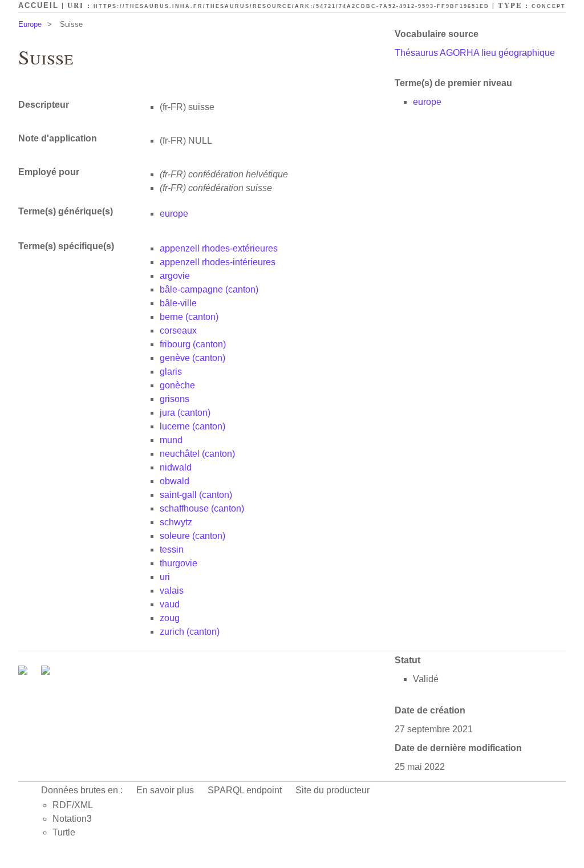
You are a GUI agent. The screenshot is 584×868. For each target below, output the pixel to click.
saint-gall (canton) (196, 495)
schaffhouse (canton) (202, 508)
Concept (549, 6)
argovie (175, 276)
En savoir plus (165, 790)
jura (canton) (185, 412)
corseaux (178, 330)
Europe (30, 24)
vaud (170, 604)
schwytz (176, 522)
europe (427, 102)
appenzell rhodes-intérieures (217, 262)
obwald (174, 481)
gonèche (177, 385)
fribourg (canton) (193, 344)
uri (165, 577)
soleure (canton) (192, 536)
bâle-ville (178, 303)
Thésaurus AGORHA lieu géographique (475, 53)
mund (171, 440)
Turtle (63, 832)
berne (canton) (189, 317)
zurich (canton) (190, 631)
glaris (171, 371)
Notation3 (72, 819)
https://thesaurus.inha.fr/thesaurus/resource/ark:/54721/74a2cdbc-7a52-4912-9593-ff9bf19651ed (291, 6)
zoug (170, 618)
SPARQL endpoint (245, 790)
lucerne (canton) (192, 426)
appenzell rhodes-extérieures (219, 248)
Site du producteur (332, 790)
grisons (174, 399)
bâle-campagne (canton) (209, 289)
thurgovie (178, 563)
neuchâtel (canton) (197, 454)
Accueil (38, 5)
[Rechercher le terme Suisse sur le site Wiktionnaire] (45, 671)
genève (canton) (192, 358)
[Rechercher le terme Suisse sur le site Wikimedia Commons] (24, 671)
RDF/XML (72, 805)
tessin (172, 549)
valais (172, 590)
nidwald (176, 467)
